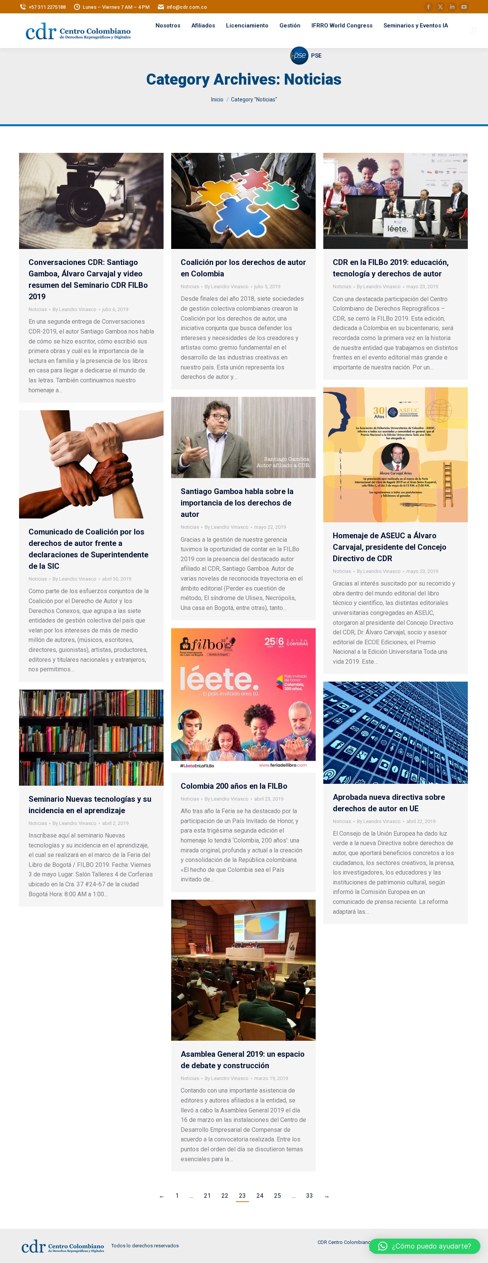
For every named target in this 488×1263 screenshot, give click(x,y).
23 (242, 1195)
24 (260, 1195)
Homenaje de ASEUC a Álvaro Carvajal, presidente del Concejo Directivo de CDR (389, 547)
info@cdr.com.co (187, 7)
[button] (424, 1246)
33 (309, 1195)
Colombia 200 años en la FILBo (234, 786)
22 (225, 1195)
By (74, 309)
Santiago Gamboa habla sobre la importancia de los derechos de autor (237, 503)
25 (277, 1195)
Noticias (38, 309)
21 (207, 1195)
